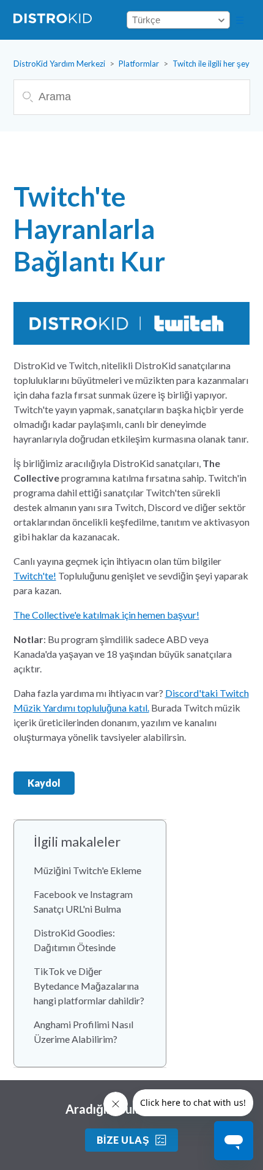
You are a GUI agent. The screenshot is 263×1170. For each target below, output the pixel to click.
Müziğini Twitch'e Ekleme (87, 870)
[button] (239, 20)
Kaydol (44, 783)
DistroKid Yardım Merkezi (59, 63)
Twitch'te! (34, 575)
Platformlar (139, 63)
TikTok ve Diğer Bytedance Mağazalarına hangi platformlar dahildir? (89, 985)
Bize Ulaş (123, 1140)
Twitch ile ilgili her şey (211, 63)
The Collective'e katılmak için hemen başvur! (106, 614)
